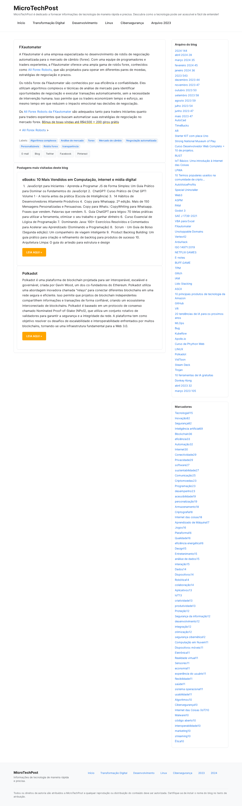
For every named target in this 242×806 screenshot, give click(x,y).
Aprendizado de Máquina (192, 522)
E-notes (180, 257)
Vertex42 (180, 236)
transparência (70, 146)
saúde (180, 684)
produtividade (185, 605)
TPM (178, 268)
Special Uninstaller (186, 189)
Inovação (182, 418)
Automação (184, 444)
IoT (178, 595)
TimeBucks (182, 125)
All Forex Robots (40, 70)
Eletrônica (182, 652)
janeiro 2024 (185, 70)
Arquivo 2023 (161, 23)
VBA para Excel (184, 221)
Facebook (65, 153)
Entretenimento (186, 553)
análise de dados (187, 558)
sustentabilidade (187, 470)
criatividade (183, 600)
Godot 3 (180, 210)
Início (21, 23)
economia (182, 668)
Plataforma (183, 532)
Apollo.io (180, 338)
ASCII (178, 288)
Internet (181, 449)
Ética (179, 741)
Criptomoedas (185, 480)
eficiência (182, 439)
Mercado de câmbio (110, 140)
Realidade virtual (186, 658)
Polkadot (29, 273)
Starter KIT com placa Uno (191, 135)
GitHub (179, 303)
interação (182, 564)
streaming (183, 736)
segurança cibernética (190, 637)
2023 (181, 75)
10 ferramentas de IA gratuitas (194, 375)
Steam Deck (182, 364)
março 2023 (185, 390)
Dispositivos (184, 574)
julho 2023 (184, 105)
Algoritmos (183, 699)
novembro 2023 (187, 84)
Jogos (180, 527)
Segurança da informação (192, 616)
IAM (177, 278)
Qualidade (183, 538)
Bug (177, 328)
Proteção (182, 611)
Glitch (178, 273)
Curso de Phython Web (189, 343)
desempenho (185, 491)
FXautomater (183, 226)
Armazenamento (187, 506)
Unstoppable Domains (189, 231)
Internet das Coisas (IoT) (192, 710)
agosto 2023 (185, 100)
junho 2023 (184, 111)
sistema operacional (189, 689)
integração (183, 626)
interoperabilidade (188, 725)
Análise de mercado (72, 140)
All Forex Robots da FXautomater (47, 111)
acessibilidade (185, 496)
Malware (182, 715)
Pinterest (82, 153)
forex (91, 140)
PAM (178, 205)
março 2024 (185, 60)
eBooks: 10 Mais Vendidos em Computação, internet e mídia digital (79, 179)
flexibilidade (183, 678)
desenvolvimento (187, 621)
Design (180, 548)
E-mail (25, 153)
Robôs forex (51, 146)
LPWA (178, 170)
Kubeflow (181, 333)
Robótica (182, 579)
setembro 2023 (187, 95)
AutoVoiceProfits (185, 184)
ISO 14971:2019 (185, 247)
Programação (185, 486)
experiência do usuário (190, 673)
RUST (178, 155)
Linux (109, 23)
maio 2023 (184, 116)
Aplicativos (183, 590)
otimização (183, 631)
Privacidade (184, 460)
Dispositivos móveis (189, 647)
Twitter (50, 153)
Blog (37, 153)
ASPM (179, 200)
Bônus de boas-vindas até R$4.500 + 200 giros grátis (80, 122)
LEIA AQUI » (34, 252)
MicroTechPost (36, 8)
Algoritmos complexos (43, 140)
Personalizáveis (30, 146)
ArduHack (181, 241)
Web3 (178, 195)
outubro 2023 (186, 90)
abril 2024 (183, 54)
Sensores (182, 663)
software (182, 465)
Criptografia (184, 512)
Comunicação (185, 475)
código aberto (185, 720)
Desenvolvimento (85, 23)
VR (176, 308)
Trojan (179, 369)
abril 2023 (183, 385)
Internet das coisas (188, 517)
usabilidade (183, 694)
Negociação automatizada (141, 140)
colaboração (184, 584)
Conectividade (185, 454)
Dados (180, 569)
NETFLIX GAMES (185, 252)
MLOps (179, 323)
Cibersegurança (132, 23)
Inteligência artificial (189, 428)
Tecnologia (184, 413)
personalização (186, 501)
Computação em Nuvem (191, 642)
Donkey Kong (183, 380)
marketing (183, 730)
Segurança (183, 423)
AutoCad (180, 120)
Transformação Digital (49, 23)
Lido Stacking (183, 283)
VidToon (180, 359)
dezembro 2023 (187, 79)
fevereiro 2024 (186, 65)
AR (176, 130)
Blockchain (183, 433)
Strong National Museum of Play (195, 141)
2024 (181, 50)
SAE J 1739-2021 (186, 215)
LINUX (179, 349)
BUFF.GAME (183, 262)
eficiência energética (189, 543)
